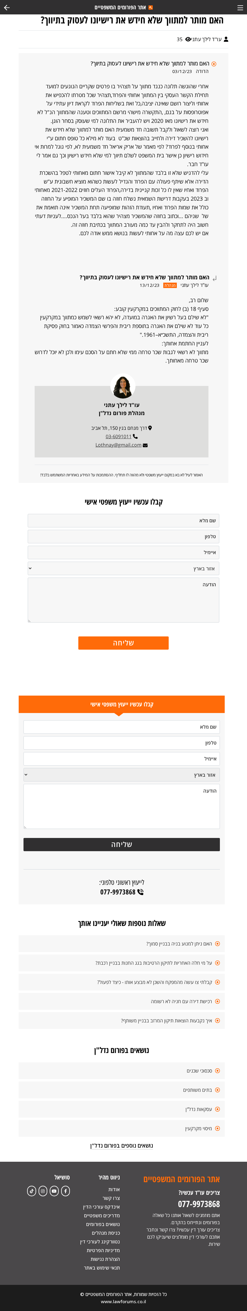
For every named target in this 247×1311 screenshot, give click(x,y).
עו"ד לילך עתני (207, 39)
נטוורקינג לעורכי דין (100, 1241)
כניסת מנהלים (106, 1233)
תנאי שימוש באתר (102, 1267)
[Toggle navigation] (240, 7)
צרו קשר (111, 1198)
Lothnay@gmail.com (118, 445)
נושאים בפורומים (103, 1224)
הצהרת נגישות (105, 1259)
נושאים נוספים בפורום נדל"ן (121, 1145)
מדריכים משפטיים (102, 1215)
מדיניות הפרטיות (103, 1250)
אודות (114, 1189)
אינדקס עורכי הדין (101, 1206)
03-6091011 (119, 436)
